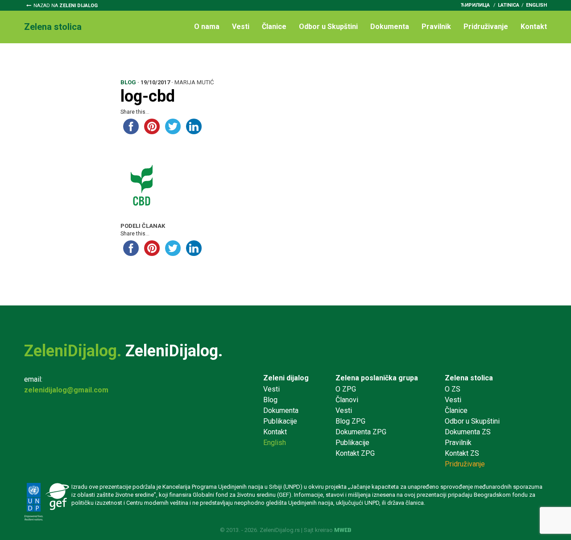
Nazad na (65, 5)
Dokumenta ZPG (360, 432)
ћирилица (475, 5)
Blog (270, 400)
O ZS (452, 389)
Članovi (346, 400)
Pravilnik (436, 26)
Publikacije (280, 421)
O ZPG (345, 389)
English (536, 5)
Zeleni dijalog (286, 378)
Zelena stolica (469, 378)
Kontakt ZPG (355, 453)
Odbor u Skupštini (328, 26)
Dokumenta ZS (468, 432)
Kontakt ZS (462, 453)
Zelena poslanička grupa (376, 378)
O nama (206, 26)
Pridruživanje (485, 26)
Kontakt (534, 26)
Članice (274, 26)
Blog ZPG (350, 421)
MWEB (343, 530)
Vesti (240, 26)
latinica (508, 5)
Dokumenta (389, 26)
